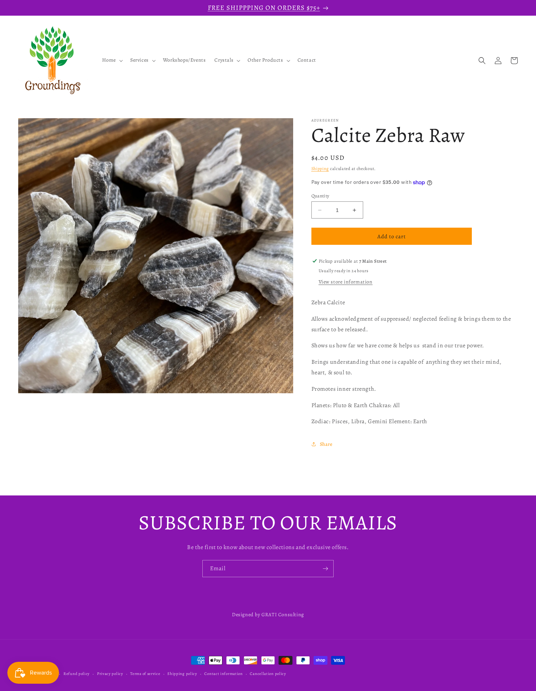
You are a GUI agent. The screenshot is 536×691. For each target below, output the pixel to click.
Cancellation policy (268, 673)
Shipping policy (182, 673)
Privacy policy (110, 673)
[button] (112, 60)
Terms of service (145, 673)
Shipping (320, 168)
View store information (346, 281)
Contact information (223, 673)
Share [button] (326, 444)
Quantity (320, 196)
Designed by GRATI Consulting (268, 614)
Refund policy (76, 673)
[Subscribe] (325, 568)
